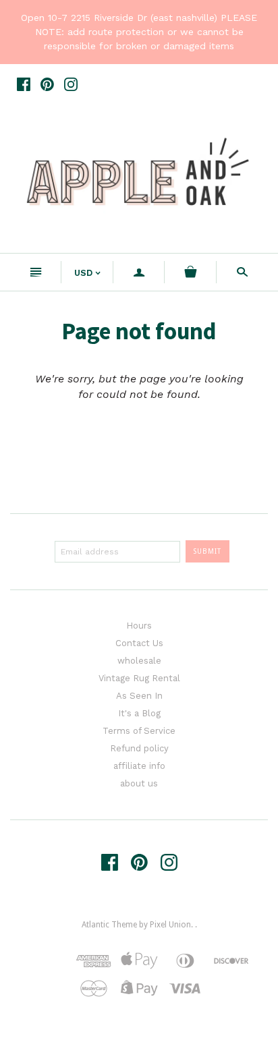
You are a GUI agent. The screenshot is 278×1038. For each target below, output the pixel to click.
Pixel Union (170, 924)
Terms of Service (139, 731)
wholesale (139, 661)
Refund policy (139, 748)
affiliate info (139, 766)
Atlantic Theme (109, 924)
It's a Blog (139, 713)
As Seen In (139, 696)
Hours (139, 626)
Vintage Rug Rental (139, 678)
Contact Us (139, 643)
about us (139, 783)
